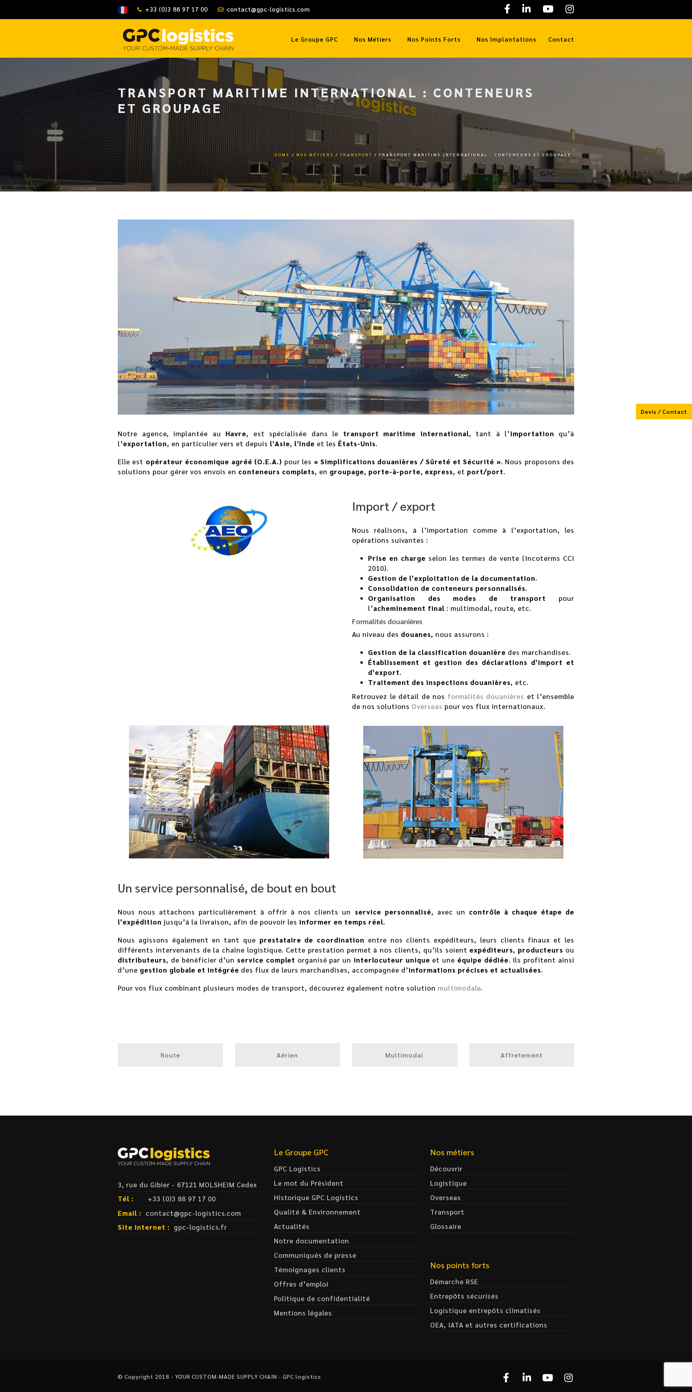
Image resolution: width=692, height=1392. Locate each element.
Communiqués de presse (315, 1255)
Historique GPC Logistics (316, 1197)
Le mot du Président (309, 1182)
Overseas (427, 706)
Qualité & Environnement (317, 1211)
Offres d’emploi (301, 1283)
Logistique (448, 1182)
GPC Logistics (297, 1168)
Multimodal (404, 1055)
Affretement (522, 1055)
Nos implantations (506, 39)
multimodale (459, 987)
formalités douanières (486, 696)
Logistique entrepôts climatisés (485, 1310)
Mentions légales (303, 1312)
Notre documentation (311, 1240)
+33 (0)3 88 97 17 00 (176, 9)
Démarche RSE (454, 1281)
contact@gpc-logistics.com (268, 9)
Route (170, 1055)
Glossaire (445, 1226)
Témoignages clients (310, 1269)
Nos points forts (434, 39)
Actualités (292, 1226)
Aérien (287, 1055)
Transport (356, 154)
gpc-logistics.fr (200, 1227)
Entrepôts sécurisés (464, 1295)
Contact (561, 39)
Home (282, 154)
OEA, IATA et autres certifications (488, 1324)
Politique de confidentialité (322, 1298)
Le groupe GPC (314, 39)
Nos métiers (372, 39)
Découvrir (446, 1168)
